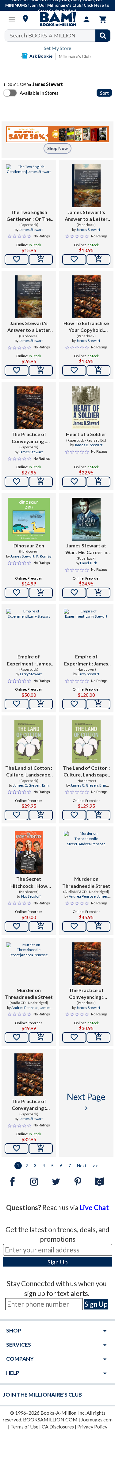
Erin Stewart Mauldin (32, 788)
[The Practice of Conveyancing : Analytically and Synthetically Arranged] (86, 964)
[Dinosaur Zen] (28, 519)
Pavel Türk (88, 563)
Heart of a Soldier (86, 434)
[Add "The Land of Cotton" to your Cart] (41, 815)
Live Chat (94, 1207)
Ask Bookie (40, 56)
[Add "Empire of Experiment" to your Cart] (41, 704)
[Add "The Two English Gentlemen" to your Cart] (41, 259)
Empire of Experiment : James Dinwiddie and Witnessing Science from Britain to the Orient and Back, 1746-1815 (29, 660)
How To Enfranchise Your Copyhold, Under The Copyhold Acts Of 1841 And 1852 (86, 327)
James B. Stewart (88, 445)
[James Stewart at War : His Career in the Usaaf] (86, 519)
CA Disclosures (58, 1426)
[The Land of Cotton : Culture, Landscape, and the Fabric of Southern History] (28, 742)
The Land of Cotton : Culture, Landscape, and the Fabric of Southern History (28, 771)
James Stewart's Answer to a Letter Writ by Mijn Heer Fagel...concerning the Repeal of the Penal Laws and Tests (86, 216)
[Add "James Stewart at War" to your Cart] (98, 593)
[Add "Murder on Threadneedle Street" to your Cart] (98, 926)
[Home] (58, 19)
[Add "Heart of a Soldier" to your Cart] (98, 482)
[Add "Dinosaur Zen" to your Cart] (41, 593)
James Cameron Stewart (90, 899)
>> (95, 1165)
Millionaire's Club (75, 56)
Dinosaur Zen (28, 545)
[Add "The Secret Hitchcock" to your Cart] (41, 926)
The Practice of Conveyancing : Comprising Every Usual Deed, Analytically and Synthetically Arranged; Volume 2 (28, 438)
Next (81, 1165)
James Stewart (31, 229)
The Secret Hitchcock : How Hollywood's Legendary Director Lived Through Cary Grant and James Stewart (28, 882)
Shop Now (57, 148)
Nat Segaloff (31, 896)
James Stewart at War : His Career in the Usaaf (86, 549)
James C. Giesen (26, 785)
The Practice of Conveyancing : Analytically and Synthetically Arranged (86, 994)
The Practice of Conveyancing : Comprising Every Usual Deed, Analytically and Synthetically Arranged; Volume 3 (28, 1105)
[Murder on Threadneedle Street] (86, 853)
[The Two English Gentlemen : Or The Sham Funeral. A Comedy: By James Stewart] (29, 186)
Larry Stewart (31, 674)
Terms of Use (24, 1426)
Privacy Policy (92, 1426)
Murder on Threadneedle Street (86, 882)
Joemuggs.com (97, 1419)
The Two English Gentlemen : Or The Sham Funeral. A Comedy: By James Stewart (28, 216)
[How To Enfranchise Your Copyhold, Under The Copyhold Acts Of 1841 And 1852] (86, 297)
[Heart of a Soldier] (86, 408)
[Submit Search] (102, 35)
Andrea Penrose (82, 896)
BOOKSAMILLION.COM (50, 1419)
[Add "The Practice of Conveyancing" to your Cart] (41, 482)
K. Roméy (44, 556)
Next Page (86, 1101)
